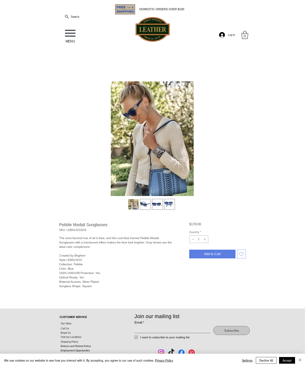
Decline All (266, 360)
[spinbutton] (199, 240)
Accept (287, 360)
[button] (245, 35)
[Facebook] (181, 353)
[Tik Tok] (171, 353)
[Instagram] (161, 353)
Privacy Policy (164, 360)
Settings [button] (247, 360)
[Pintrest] (192, 353)
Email (139, 323)
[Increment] (205, 240)
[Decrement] (192, 240)
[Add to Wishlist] (241, 254)
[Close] (300, 360)
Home (63, 67)
